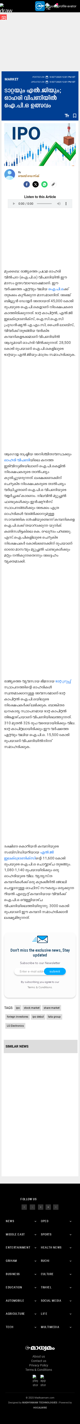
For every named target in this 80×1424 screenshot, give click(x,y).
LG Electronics (15, 1025)
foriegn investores (17, 1016)
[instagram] (40, 1207)
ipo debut (38, 1016)
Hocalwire (40, 1407)
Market (11, 79)
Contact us (38, 1361)
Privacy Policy (38, 1365)
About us (38, 1356)
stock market (32, 1007)
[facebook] (26, 184)
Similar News (17, 1046)
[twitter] (32, 1207)
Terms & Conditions (40, 987)
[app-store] (44, 1381)
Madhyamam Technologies (39, 1402)
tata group (54, 1016)
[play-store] (36, 1381)
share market (52, 1007)
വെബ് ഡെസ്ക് (28, 176)
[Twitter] (35, 184)
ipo (18, 1007)
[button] (6, 6)
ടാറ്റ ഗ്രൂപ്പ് (63, 681)
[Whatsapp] (44, 184)
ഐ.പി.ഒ (56, 289)
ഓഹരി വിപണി (17, 460)
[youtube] (48, 1207)
